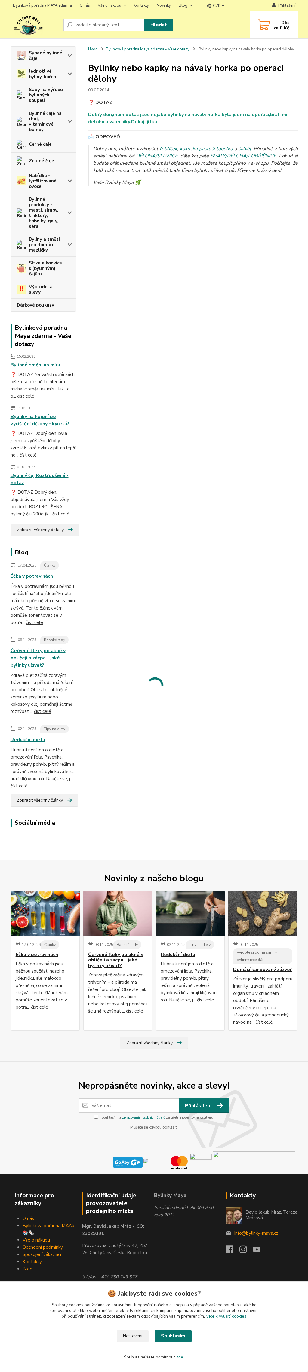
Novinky (164, 5)
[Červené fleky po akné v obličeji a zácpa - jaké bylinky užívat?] (117, 913)
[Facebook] (232, 1251)
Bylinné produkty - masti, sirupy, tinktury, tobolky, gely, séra (43, 212)
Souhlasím (173, 1336)
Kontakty (141, 5)
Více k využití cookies (226, 1316)
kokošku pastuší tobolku (206, 148)
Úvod (93, 49)
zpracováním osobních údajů (143, 1117)
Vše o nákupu (109, 5)
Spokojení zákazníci (42, 1254)
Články (49, 565)
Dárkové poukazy (35, 305)
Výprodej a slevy (41, 289)
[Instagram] (246, 1251)
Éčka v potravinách (32, 576)
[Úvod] (34, 25)
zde (179, 1357)
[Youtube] (259, 1251)
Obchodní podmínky (43, 1247)
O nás (85, 5)
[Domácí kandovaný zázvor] (262, 913)
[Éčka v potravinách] (45, 913)
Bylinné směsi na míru (35, 365)
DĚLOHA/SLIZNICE (156, 156)
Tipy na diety (54, 728)
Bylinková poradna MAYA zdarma (42, 5)
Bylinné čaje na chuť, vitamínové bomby (45, 121)
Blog (183, 5)
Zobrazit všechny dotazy (40, 530)
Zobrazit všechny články (40, 800)
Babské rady (54, 639)
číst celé (25, 396)
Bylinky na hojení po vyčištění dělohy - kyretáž (40, 420)
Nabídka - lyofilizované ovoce (43, 181)
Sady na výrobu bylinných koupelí (46, 95)
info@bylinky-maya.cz (256, 1233)
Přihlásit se (199, 1105)
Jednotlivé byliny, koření (43, 74)
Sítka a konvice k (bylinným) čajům (45, 268)
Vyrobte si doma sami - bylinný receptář (257, 956)
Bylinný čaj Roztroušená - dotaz (40, 479)
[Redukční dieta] (190, 913)
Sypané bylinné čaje (45, 55)
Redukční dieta (28, 739)
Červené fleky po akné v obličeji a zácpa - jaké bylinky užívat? (38, 657)
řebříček (168, 148)
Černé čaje (40, 144)
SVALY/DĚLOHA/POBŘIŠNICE (243, 156)
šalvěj (244, 148)
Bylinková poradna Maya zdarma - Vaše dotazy (147, 49)
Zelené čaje (41, 161)
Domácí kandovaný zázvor (262, 969)
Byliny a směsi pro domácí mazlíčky (44, 244)
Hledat (158, 25)
